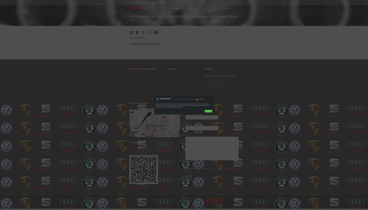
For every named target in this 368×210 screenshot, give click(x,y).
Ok (208, 111)
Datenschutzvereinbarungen (189, 99)
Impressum (177, 99)
